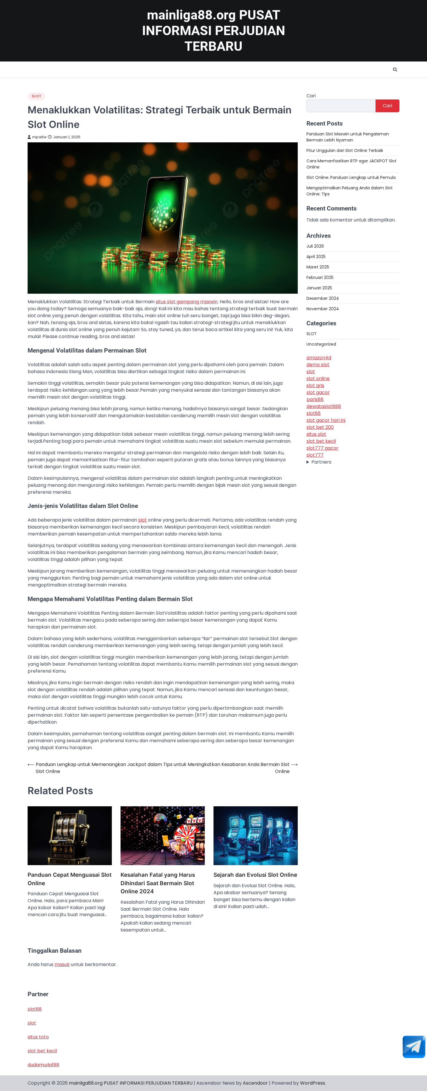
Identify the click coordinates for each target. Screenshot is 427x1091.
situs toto (38, 1037)
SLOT (36, 96)
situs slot (316, 434)
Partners (321, 462)
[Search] (395, 69)
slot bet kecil (321, 441)
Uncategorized (321, 344)
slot (142, 520)
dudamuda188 (43, 1064)
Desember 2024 (322, 298)
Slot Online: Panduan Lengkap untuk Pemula (351, 177)
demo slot (317, 364)
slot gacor (318, 392)
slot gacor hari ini (325, 420)
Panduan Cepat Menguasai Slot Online (70, 879)
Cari (311, 95)
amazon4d (318, 357)
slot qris (315, 385)
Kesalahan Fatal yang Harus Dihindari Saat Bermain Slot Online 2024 (158, 883)
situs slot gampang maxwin (187, 301)
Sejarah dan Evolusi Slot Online (255, 875)
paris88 (315, 399)
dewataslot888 (323, 406)
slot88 (313, 413)
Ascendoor (255, 1083)
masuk (62, 964)
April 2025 (316, 256)
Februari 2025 (319, 277)
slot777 (315, 455)
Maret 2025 (317, 267)
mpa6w (39, 137)
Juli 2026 (315, 246)
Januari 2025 (319, 288)
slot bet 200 (320, 427)
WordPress (312, 1083)
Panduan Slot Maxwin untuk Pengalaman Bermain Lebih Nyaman (347, 137)
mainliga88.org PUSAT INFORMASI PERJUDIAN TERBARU (213, 30)
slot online (318, 378)
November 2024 (322, 309)
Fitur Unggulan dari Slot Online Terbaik (344, 150)
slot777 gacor (322, 448)
